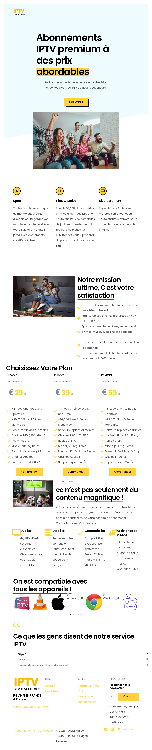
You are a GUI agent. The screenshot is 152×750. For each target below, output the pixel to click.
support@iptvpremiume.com (32, 706)
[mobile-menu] (136, 12)
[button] (70, 614)
